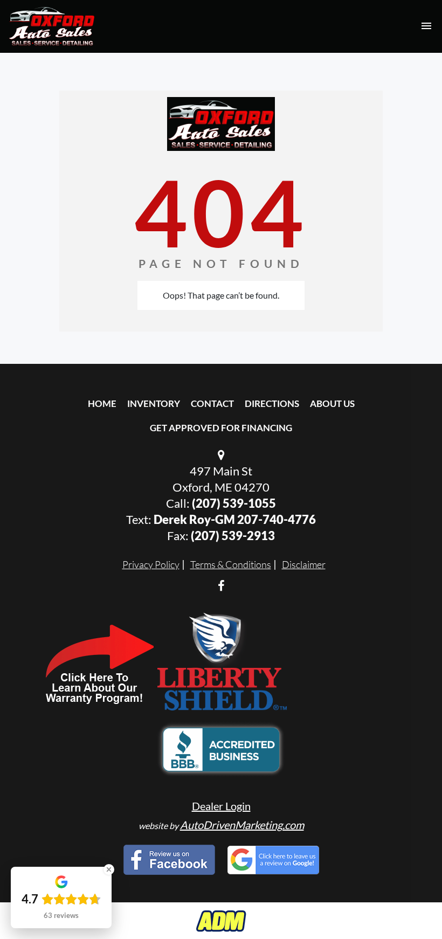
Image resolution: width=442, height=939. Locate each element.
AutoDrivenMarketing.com (242, 824)
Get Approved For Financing (221, 427)
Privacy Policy (150, 564)
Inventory (153, 403)
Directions (272, 403)
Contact (212, 403)
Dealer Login (221, 805)
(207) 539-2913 (233, 535)
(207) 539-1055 (234, 503)
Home (102, 403)
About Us (332, 403)
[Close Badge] (108, 869)
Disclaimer (304, 564)
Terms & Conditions (230, 564)
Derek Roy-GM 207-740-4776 (235, 519)
